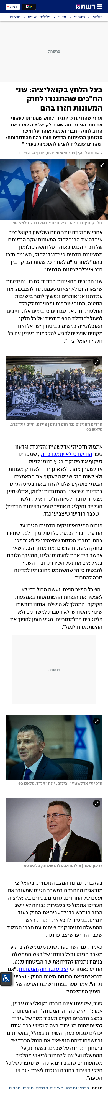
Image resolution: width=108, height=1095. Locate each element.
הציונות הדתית (49, 1088)
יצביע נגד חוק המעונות (43, 969)
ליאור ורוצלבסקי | (88, 153)
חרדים (14, 1088)
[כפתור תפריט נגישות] (6, 978)
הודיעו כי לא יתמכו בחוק (65, 454)
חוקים (28, 1088)
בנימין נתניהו (77, 1088)
